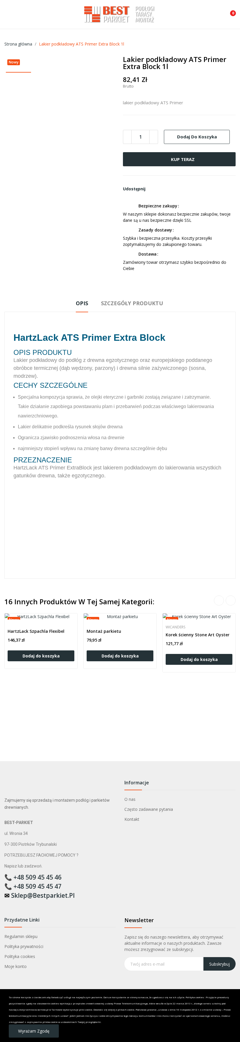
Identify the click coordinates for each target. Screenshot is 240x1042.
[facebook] (7, 905)
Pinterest (173, 188)
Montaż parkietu (104, 631)
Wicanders (175, 627)
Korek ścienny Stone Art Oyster (197, 634)
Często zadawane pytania (148, 809)
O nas (130, 799)
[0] (228, 11)
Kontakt (131, 819)
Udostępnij (153, 188)
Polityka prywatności (23, 946)
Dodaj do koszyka (197, 137)
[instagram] (18, 905)
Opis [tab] (82, 303)
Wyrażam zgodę (33, 1031)
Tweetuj (163, 188)
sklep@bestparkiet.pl (43, 895)
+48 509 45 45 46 (37, 877)
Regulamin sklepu (20, 936)
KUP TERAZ (183, 159)
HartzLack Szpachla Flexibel (36, 631)
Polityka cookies (19, 956)
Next (231, 600)
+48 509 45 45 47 (37, 886)
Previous (219, 600)
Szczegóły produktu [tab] (132, 303)
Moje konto (15, 966)
